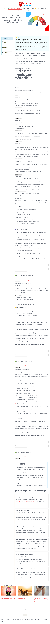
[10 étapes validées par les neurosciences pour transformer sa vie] (8, 591)
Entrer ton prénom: (18, 263)
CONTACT (24, 619)
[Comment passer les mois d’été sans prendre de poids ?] (25, 591)
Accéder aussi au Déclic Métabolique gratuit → (24, 280)
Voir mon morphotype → (21, 191)
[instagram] (26, 615)
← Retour (16, 118)
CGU (42, 619)
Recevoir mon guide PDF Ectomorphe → (20, 447)
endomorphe (19, 501)
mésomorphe (26, 501)
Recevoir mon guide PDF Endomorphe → (21, 271)
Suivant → (16, 95)
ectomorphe (32, 501)
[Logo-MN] (25, 1)
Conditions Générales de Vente (33, 619)
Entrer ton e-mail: (18, 267)
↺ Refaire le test (17, 367)
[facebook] (24, 615)
